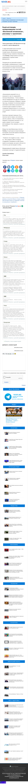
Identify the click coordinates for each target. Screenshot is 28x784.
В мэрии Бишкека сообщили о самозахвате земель (14, 493)
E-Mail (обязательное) (18, 350)
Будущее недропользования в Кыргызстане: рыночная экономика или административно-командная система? (16, 603)
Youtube (21, 12)
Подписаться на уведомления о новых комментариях (15, 373)
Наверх (24, 385)
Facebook (19, 12)
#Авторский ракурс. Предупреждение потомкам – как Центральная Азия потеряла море (16, 674)
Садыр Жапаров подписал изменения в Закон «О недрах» (16, 617)
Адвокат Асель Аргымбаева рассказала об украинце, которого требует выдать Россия (15, 454)
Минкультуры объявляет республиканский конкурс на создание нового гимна (12, 190)
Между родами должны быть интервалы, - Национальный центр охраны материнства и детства (16, 712)
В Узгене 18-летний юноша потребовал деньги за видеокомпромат (14, 500)
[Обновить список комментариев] (10, 212)
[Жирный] (3, 354)
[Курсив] (5, 354)
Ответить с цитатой (13, 224)
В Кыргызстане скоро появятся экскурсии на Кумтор (15, 610)
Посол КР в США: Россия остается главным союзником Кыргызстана (12, 179)
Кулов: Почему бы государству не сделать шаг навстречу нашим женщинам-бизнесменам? (15, 564)
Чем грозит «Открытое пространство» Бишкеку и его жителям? (16, 649)
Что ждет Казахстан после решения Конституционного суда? (16, 628)
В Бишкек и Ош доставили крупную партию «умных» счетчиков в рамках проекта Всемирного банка (16, 571)
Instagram (23, 12)
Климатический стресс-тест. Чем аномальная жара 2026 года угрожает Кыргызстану (16, 656)
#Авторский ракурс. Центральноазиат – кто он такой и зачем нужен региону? (16, 687)
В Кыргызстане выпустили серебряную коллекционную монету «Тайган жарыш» (16, 578)
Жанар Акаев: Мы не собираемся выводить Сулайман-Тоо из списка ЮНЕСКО (15, 525)
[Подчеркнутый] (6, 354)
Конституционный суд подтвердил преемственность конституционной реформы (16, 635)
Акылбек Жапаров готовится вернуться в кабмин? (14, 433)
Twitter (17, 12)
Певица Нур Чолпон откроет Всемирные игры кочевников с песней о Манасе (15, 511)
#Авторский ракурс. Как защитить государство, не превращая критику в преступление (16, 681)
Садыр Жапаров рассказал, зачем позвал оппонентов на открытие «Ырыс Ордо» (15, 461)
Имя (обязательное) (18, 347)
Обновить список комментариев (13, 341)
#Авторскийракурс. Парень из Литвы (16, 694)
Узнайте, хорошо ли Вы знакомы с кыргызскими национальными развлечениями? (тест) (15, 759)
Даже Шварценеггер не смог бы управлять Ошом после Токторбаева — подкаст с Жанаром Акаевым (13, 420)
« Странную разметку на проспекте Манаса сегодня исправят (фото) (13, 199)
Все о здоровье (5, 8)
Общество (9, 18)
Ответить (5, 224)
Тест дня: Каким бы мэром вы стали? (16, 751)
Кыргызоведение (21, 6)
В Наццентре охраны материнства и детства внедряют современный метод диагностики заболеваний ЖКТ (16, 734)
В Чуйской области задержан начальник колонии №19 (14, 479)
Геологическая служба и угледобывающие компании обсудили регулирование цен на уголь (16, 589)
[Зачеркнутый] (8, 354)
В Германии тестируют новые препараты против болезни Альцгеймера (14, 726)
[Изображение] (10, 354)
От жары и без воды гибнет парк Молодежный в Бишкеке (15, 539)
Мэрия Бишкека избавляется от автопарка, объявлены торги (15, 518)
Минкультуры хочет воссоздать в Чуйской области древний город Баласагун (12, 193)
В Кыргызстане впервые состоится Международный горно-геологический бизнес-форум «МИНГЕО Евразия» (16, 596)
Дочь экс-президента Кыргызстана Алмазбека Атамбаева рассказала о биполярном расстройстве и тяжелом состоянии (14, 186)
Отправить (6, 382)
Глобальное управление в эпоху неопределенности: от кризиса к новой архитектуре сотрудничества (16, 642)
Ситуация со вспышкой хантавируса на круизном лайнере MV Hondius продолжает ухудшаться (16, 719)
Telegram (25, 12)
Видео (15, 6)
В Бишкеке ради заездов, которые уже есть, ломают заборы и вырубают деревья (15, 532)
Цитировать (22, 224)
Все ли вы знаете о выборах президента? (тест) (14, 744)
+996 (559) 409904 (7, 207)
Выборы (4, 6)
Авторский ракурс (10, 6)
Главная (4, 18)
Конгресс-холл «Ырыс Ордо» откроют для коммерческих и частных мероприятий (16, 557)
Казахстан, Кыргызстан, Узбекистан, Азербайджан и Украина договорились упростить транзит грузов (13, 182)
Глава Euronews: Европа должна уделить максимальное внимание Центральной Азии (15, 447)
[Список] (13, 354)
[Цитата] (12, 354)
